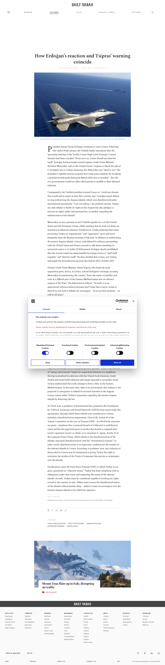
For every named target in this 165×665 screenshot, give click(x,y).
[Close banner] (133, 301)
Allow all (117, 363)
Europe (46, 619)
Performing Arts (108, 628)
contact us (91, 661)
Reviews (106, 631)
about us (61, 661)
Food (85, 625)
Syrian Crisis (48, 631)
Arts (105, 613)
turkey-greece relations (56, 523)
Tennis (125, 625)
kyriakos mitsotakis (93, 523)
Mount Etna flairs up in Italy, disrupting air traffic (68, 585)
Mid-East (47, 616)
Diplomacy (9, 616)
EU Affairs (8, 625)
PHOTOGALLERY (51, 592)
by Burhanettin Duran (68, 68)
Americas (47, 622)
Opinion (28, 12)
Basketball (126, 619)
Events (105, 622)
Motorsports (127, 622)
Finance (66, 625)
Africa (46, 628)
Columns (54, 12)
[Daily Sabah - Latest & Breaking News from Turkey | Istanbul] (82, 4)
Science (86, 631)
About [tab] (118, 309)
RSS (118, 661)
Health (86, 616)
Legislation (9, 619)
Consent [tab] (46, 309)
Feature (86, 639)
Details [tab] (83, 309)
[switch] (70, 353)
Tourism (67, 628)
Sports (126, 613)
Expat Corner (88, 642)
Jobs (7, 661)
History (86, 637)
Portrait (106, 625)
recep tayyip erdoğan (76, 523)
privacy (33, 661)
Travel (86, 622)
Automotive (68, 616)
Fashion (86, 628)
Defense (67, 634)
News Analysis (10, 628)
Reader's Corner (106, 12)
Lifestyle (88, 613)
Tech (65, 631)
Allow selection (82, 363)
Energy (66, 622)
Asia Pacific (48, 625)
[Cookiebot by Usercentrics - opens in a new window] (117, 301)
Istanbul (27, 616)
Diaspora (28, 628)
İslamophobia (49, 634)
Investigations (29, 622)
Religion (86, 634)
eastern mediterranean (55, 526)
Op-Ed (79, 12)
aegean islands (72, 526)
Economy (67, 619)
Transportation (69, 637)
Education (28, 619)
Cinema (106, 616)
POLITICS (9, 613)
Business (68, 613)
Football (126, 616)
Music (105, 619)
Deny (48, 363)
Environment (88, 619)
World (47, 613)
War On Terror (10, 622)
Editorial (136, 12)
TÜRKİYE (28, 613)
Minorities (28, 625)
